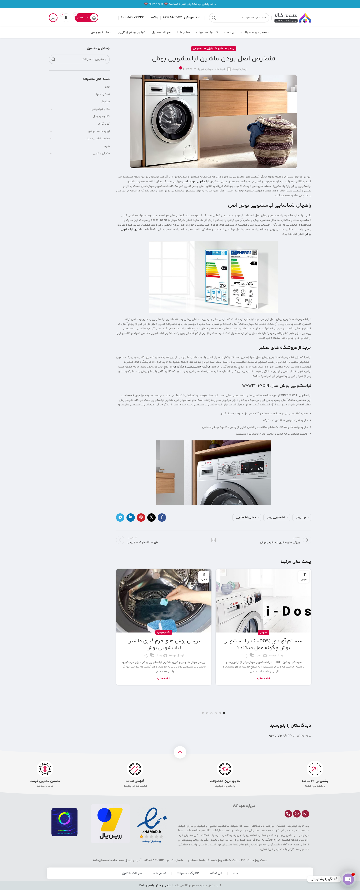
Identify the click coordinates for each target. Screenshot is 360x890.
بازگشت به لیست (214, 540)
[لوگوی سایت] (292, 17)
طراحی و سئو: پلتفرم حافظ (155, 885)
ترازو (107, 87)
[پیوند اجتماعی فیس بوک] (162, 517)
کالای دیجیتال (101, 116)
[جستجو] (214, 17)
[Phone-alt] (288, 814)
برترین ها (229, 49)
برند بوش (301, 517)
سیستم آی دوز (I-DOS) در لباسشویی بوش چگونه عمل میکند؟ (263, 644)
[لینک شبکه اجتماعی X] (151, 517)
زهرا (259, 655)
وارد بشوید (275, 735)
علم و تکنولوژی (215, 49)
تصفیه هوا (103, 94)
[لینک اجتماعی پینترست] (141, 517)
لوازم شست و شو (99, 131)
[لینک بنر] (180, 4)
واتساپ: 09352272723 (139, 17)
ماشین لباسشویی (246, 517)
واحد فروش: (182, 17)
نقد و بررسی (199, 49)
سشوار (105, 101)
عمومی (263, 632)
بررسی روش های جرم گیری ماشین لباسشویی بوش (163, 644)
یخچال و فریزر (101, 153)
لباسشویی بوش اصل (195, 181)
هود (107, 146)
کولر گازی (104, 124)
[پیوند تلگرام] (120, 517)
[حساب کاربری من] (53, 18)
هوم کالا (220, 69)
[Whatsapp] (297, 814)
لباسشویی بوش (276, 517)
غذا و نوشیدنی (100, 109)
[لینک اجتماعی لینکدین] (130, 517)
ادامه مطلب (263, 678)
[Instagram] (305, 814)
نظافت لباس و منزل (97, 138)
